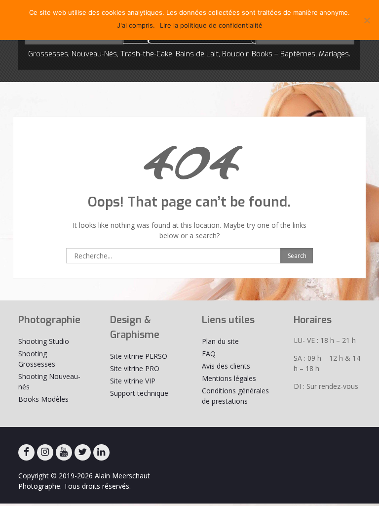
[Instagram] (45, 452)
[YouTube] (64, 452)
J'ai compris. (136, 25)
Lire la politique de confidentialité (211, 25)
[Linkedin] (101, 452)
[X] (83, 452)
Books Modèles (43, 399)
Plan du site (220, 341)
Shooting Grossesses (36, 359)
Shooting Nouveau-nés (49, 381)
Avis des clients (226, 366)
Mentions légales (229, 378)
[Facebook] (26, 452)
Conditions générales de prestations (235, 396)
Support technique (139, 393)
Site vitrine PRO (134, 368)
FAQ (209, 353)
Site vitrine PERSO (138, 356)
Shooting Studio (43, 341)
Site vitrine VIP (132, 380)
